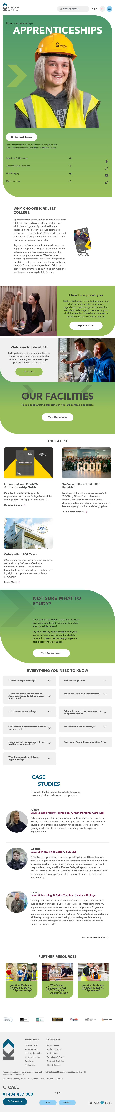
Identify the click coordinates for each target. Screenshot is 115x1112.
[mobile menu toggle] (109, 9)
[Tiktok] (106, 182)
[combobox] (73, 9)
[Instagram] (106, 168)
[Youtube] (106, 175)
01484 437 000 (18, 1094)
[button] (21, 972)
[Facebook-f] (106, 161)
